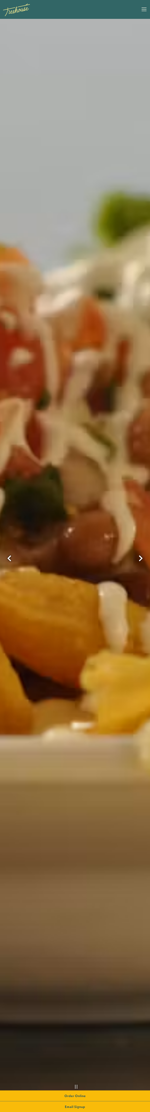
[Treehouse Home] (16, 9)
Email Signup (75, 1107)
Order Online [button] (75, 1096)
